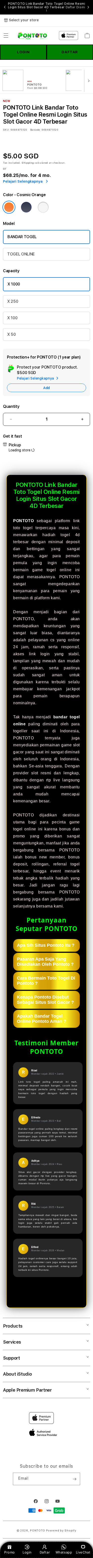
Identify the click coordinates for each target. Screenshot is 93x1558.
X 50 (11, 334)
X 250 (12, 301)
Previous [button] (4, 7)
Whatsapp (64, 1552)
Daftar (45, 1552)
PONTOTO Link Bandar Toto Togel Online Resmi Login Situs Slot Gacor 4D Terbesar (46, 7)
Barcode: (35, 129)
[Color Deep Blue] (26, 207)
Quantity (11, 406)
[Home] (32, 35)
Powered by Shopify (61, 1530)
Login (27, 1552)
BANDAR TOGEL (22, 236)
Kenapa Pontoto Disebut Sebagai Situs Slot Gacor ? (45, 1000)
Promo (9, 1552)
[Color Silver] (43, 207)
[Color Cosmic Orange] (9, 207)
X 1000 (13, 284)
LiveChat (83, 1552)
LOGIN (23, 52)
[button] (6, 36)
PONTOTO (23, 521)
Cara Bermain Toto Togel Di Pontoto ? (46, 981)
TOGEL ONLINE (21, 254)
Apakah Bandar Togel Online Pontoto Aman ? (41, 1019)
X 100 (12, 318)
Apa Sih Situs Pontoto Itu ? (45, 945)
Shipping (28, 162)
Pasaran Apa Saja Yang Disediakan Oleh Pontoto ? (45, 962)
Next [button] (88, 7)
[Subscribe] (74, 1479)
